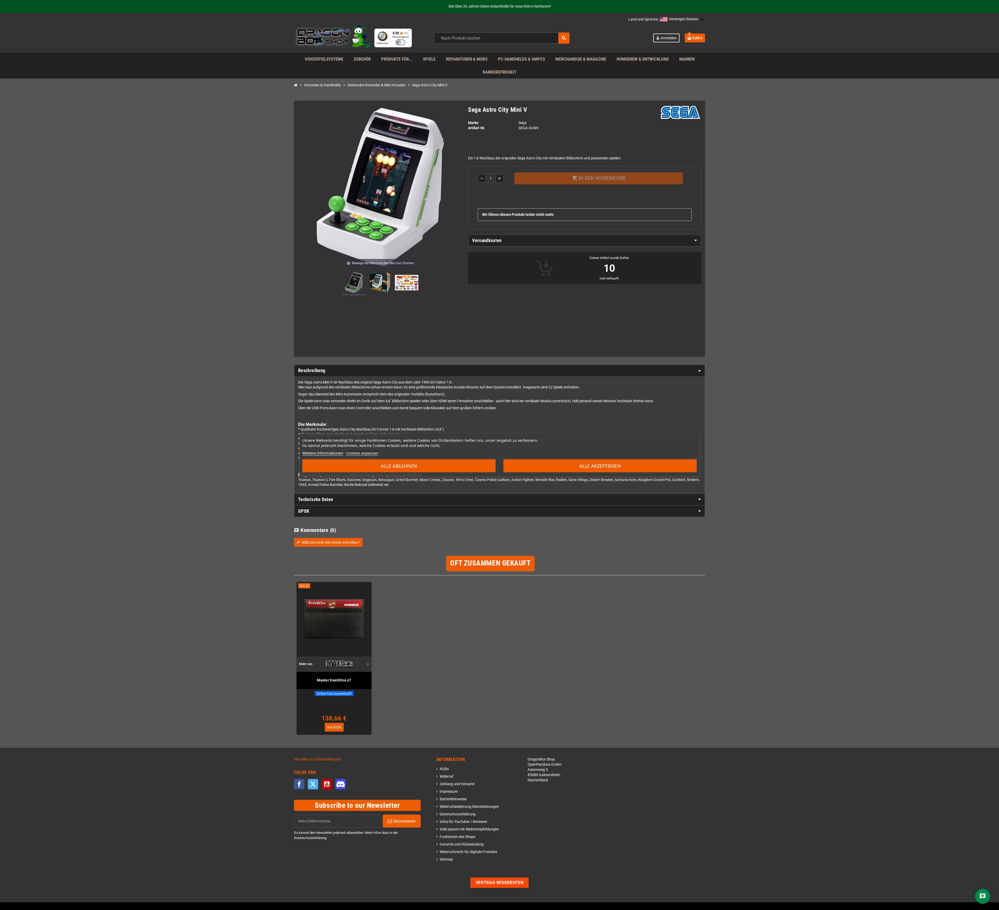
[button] (681, 19)
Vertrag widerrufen (500, 882)
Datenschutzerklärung (458, 814)
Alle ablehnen (399, 466)
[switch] (400, 42)
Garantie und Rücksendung (462, 844)
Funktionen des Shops (457, 837)
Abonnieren (403, 821)
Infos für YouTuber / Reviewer (463, 822)
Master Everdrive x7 (334, 680)
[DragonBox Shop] (332, 38)
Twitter (313, 784)
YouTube (327, 784)
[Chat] (982, 896)
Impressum (449, 791)
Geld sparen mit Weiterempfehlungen (469, 829)
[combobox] (501, 38)
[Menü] (409, 32)
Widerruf (446, 776)
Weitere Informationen (322, 453)
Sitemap (446, 859)
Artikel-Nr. (476, 128)
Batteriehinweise (453, 799)
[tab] (584, 240)
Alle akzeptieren (600, 466)
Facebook (299, 784)
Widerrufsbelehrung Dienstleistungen (469, 806)
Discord (340, 784)
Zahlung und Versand (457, 784)
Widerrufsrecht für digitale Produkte (468, 852)
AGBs (444, 769)
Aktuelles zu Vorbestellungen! (317, 759)
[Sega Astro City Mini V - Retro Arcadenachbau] (354, 283)
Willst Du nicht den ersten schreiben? (328, 542)
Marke (473, 123)
